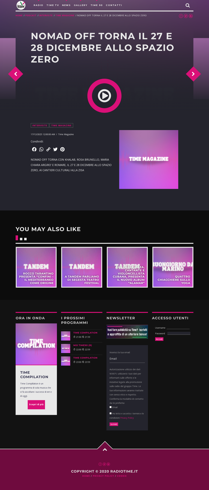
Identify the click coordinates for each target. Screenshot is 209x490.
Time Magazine (64, 15)
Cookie (122, 476)
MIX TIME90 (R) (82, 345)
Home (19, 15)
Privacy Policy (127, 417)
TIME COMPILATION (85, 332)
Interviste (46, 15)
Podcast (30, 15)
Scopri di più (36, 267)
